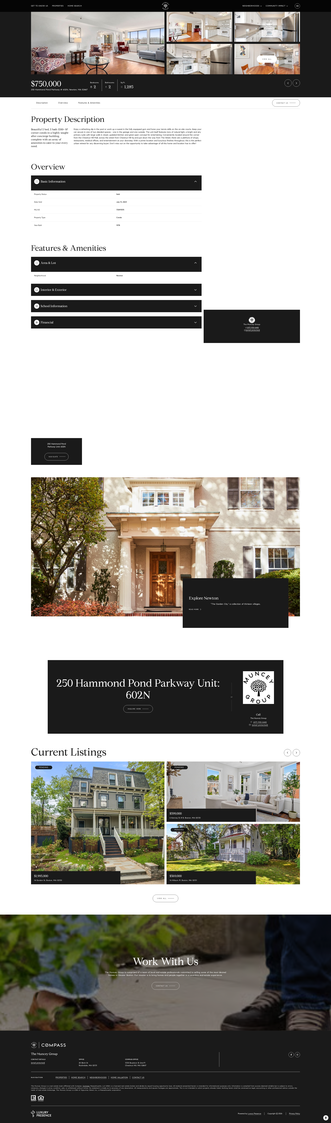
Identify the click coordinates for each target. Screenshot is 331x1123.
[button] (286, 103)
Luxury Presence (254, 1114)
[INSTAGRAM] (297, 1054)
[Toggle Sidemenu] (297, 6)
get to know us (39, 6)
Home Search (75, 6)
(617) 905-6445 (253, 328)
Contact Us (138, 1077)
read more (194, 609)
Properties (57, 6)
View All (267, 59)
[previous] (287, 752)
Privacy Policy (294, 1114)
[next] (296, 752)
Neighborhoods (98, 1077)
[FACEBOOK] (291, 1054)
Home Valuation (119, 1077)
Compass (86, 1086)
